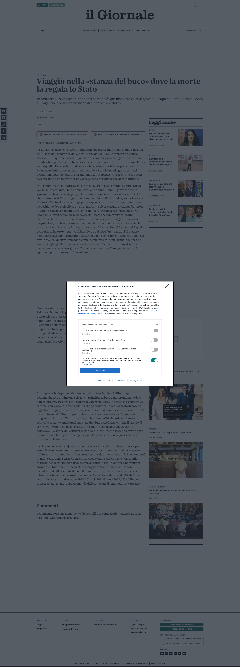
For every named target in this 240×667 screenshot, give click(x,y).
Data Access (120, 380)
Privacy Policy (136, 380)
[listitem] (120, 324)
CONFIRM (100, 371)
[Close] (168, 286)
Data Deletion (104, 380)
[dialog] (120, 333)
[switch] (154, 330)
